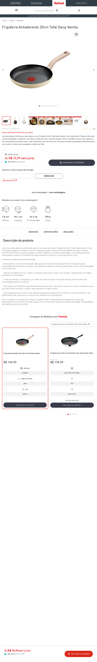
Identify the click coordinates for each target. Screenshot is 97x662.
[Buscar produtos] (57, 10)
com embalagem (57, 192)
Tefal (12, 20)
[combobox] (47, 10)
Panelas (20, 20)
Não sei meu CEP (9, 180)
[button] (40, 70)
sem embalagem (39, 192)
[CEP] (18, 173)
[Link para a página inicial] (5, 20)
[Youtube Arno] (53, 621)
